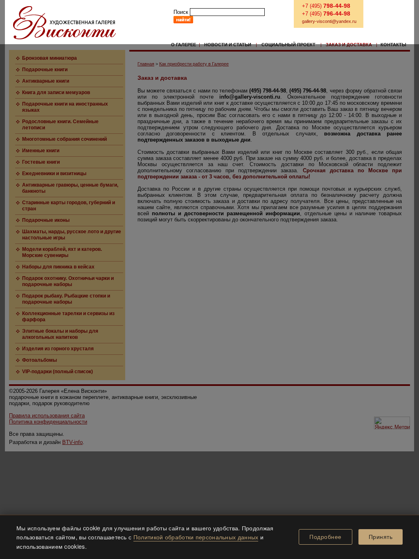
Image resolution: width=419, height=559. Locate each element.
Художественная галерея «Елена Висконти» (64, 22)
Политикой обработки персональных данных (196, 537)
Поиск (180, 12)
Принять (381, 537)
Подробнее (325, 537)
